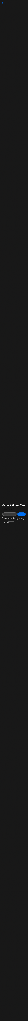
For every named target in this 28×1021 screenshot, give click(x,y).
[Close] (25, 3)
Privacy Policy (6, 522)
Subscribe (21, 514)
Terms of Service (11, 521)
